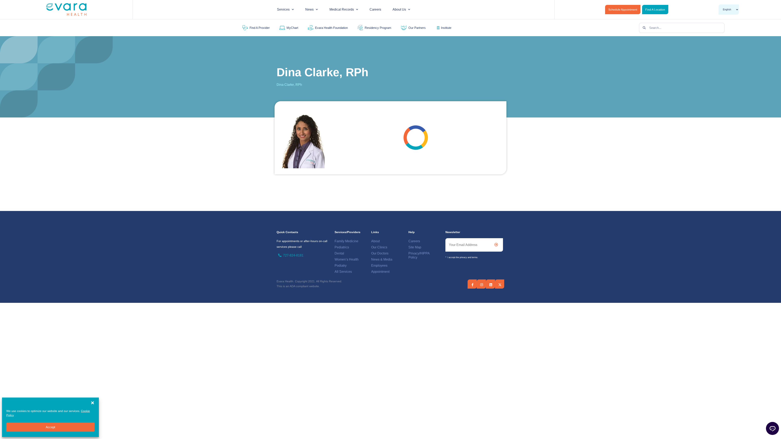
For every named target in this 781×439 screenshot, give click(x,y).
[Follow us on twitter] (490, 284)
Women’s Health (347, 259)
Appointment (380, 271)
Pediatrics (342, 247)
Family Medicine (346, 241)
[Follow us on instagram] (481, 284)
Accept (50, 427)
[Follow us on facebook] (472, 284)
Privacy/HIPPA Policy (419, 255)
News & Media (381, 259)
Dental (339, 253)
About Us (399, 9)
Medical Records (341, 9)
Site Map (414, 247)
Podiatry (341, 265)
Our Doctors (379, 253)
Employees (379, 265)
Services (283, 9)
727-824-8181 (293, 255)
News (309, 9)
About (375, 241)
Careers (375, 9)
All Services (343, 271)
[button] (93, 403)
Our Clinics (379, 247)
